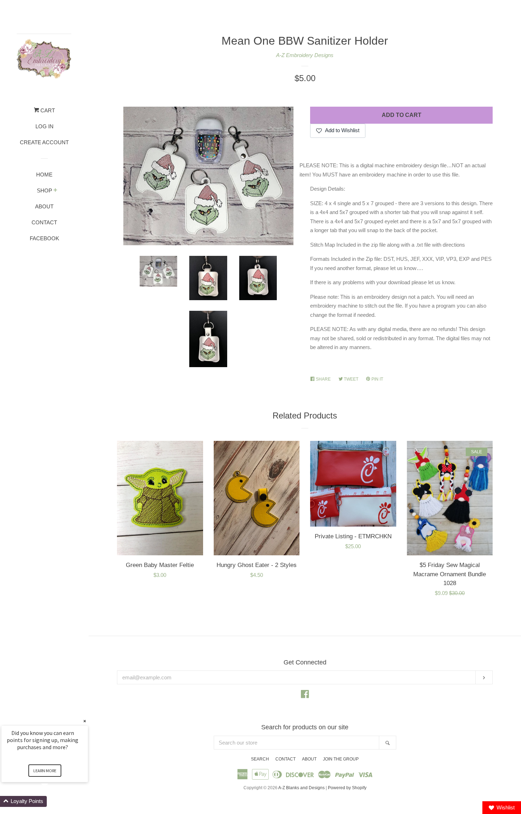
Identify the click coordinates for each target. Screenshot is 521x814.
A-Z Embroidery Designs (305, 55)
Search (260, 759)
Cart (47, 110)
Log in (44, 126)
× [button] (84, 721)
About (44, 206)
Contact (44, 222)
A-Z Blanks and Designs (301, 787)
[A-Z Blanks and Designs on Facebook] (305, 695)
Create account (44, 142)
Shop (44, 190)
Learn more (44, 770)
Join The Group (341, 759)
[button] (53, 801)
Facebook (44, 238)
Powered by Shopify (347, 787)
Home (44, 175)
